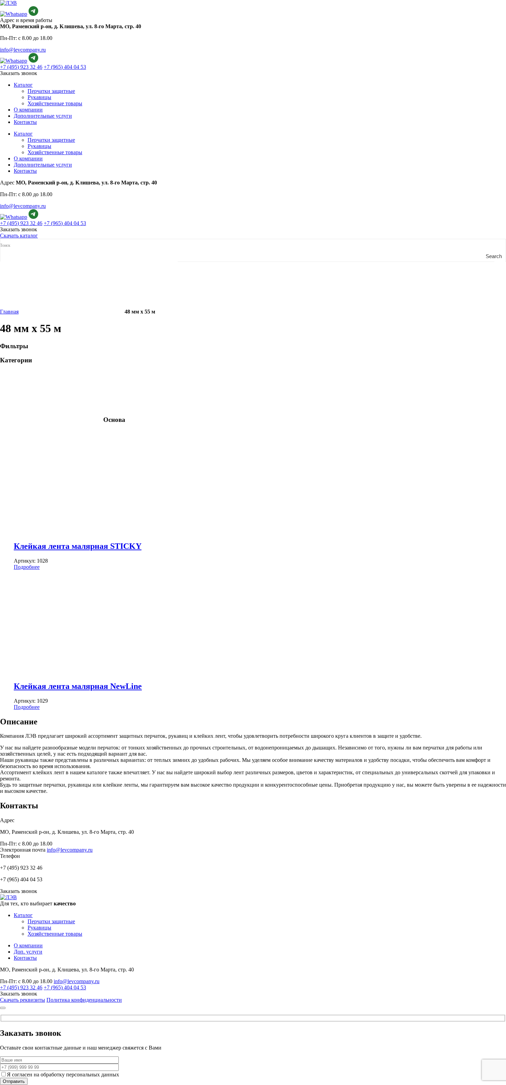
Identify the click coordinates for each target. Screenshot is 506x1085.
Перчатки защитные (51, 91)
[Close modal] (3, 1008)
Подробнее (27, 567)
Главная (9, 312)
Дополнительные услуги (43, 116)
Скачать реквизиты (22, 1000)
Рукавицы (39, 97)
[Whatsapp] (13, 14)
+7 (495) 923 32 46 (21, 67)
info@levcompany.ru (23, 50)
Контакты (25, 122)
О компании (28, 110)
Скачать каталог (19, 235)
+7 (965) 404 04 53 (65, 67)
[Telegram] (33, 14)
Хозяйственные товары (55, 103)
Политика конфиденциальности (84, 1000)
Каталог (23, 85)
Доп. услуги (28, 952)
